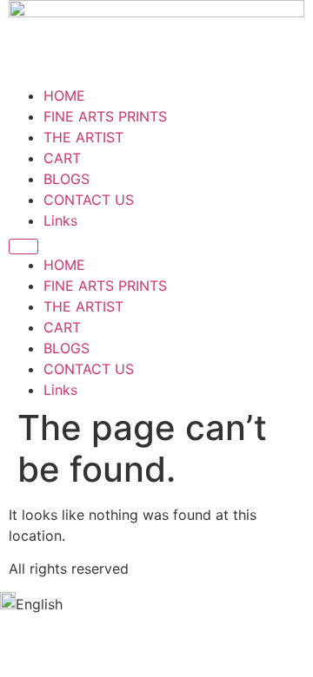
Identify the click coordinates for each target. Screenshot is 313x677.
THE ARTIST (83, 137)
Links (60, 220)
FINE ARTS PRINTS (105, 116)
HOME (64, 95)
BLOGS (66, 178)
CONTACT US (88, 199)
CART (62, 158)
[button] (156, 603)
